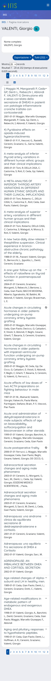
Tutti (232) (40, 57)
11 (39, 75)
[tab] (7, 82)
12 (44, 75)
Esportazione (21, 57)
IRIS (4, 22)
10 (35, 75)
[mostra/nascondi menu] (48, 5)
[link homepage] (10, 5)
